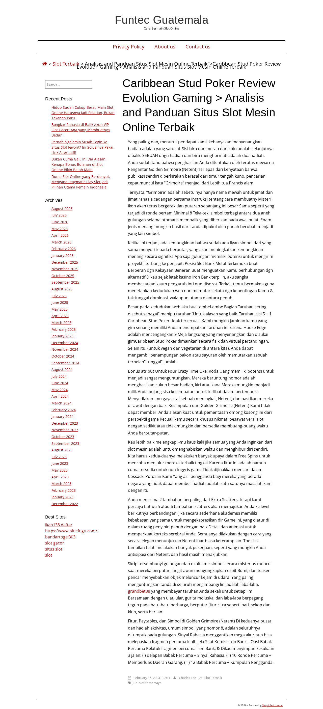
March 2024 (61, 403)
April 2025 (60, 315)
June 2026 (59, 222)
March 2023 (61, 483)
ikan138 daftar (58, 525)
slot (48, 555)
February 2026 (63, 248)
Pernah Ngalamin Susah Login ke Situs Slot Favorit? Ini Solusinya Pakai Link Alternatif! (82, 147)
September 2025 (65, 282)
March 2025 (61, 322)
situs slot (53, 549)
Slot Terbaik (65, 63)
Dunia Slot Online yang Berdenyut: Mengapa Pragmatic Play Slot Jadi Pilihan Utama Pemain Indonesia (80, 181)
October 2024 (62, 356)
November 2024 (64, 349)
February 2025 (63, 329)
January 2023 (62, 497)
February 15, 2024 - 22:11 (151, 677)
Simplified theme (272, 705)
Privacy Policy (128, 47)
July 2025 (59, 295)
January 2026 (62, 255)
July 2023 (59, 456)
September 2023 (65, 443)
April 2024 (60, 396)
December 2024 (64, 342)
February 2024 (63, 409)
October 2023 (62, 436)
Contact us (197, 47)
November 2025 (64, 268)
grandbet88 (139, 591)
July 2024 (59, 376)
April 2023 (60, 477)
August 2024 (61, 369)
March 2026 (61, 242)
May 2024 (59, 389)
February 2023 (63, 490)
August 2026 (61, 208)
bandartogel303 (60, 537)
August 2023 (61, 450)
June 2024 (59, 382)
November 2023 (64, 429)
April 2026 (60, 235)
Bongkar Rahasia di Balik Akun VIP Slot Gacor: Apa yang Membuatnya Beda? (80, 130)
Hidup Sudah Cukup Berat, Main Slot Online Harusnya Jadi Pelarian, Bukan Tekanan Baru (83, 112)
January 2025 (62, 336)
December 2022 (64, 503)
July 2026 (59, 215)
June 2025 (59, 302)
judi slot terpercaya (147, 682)
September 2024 (65, 363)
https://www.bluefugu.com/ (71, 531)
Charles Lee (187, 677)
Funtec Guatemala (161, 19)
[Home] (44, 63)
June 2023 (59, 463)
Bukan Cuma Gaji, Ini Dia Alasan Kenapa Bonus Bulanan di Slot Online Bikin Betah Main (78, 164)
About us (164, 47)
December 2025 (64, 262)
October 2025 (62, 275)
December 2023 (64, 423)
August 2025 (61, 289)
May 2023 (59, 470)
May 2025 (59, 309)
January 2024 (62, 416)
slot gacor (54, 543)
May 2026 (59, 228)
